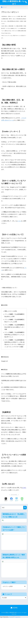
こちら (19, 221)
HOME (15, 608)
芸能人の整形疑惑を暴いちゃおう (14, 2)
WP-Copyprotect (16, 617)
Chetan (10, 617)
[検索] (25, 507)
